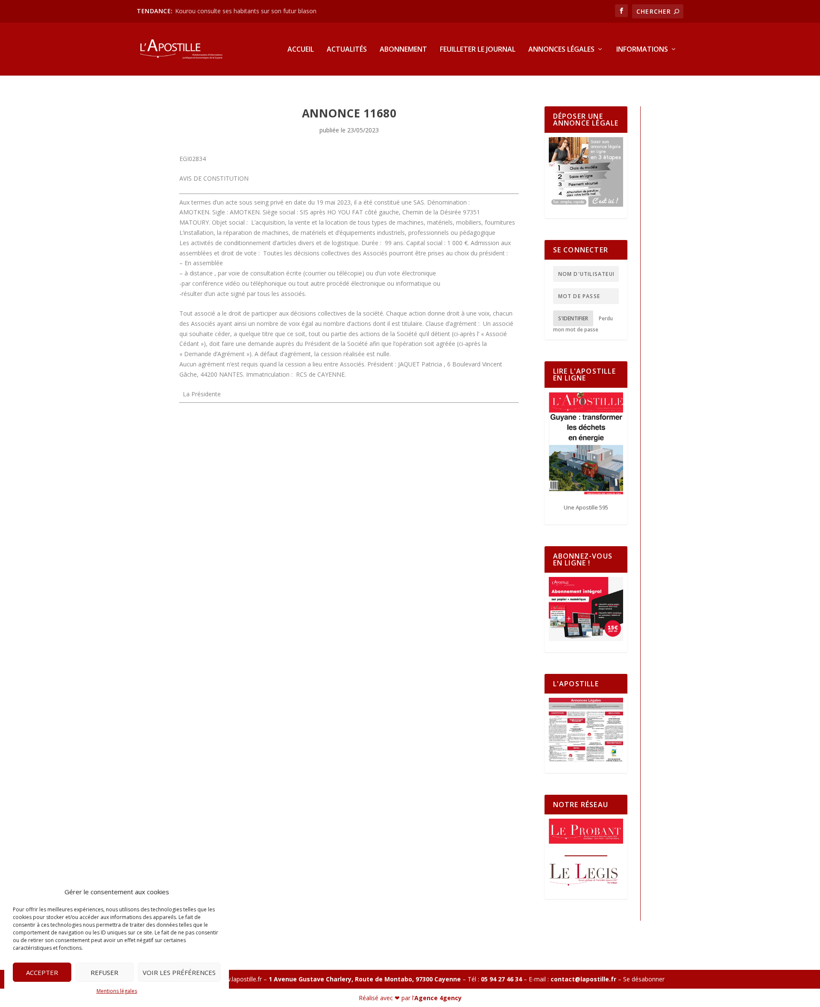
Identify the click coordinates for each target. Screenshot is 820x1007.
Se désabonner (644, 979)
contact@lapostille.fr (583, 979)
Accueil (300, 50)
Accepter (42, 972)
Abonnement (403, 50)
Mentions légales (117, 991)
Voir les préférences (179, 972)
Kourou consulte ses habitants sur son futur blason (246, 11)
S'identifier (573, 318)
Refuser (104, 972)
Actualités (347, 50)
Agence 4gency (438, 998)
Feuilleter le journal (477, 50)
